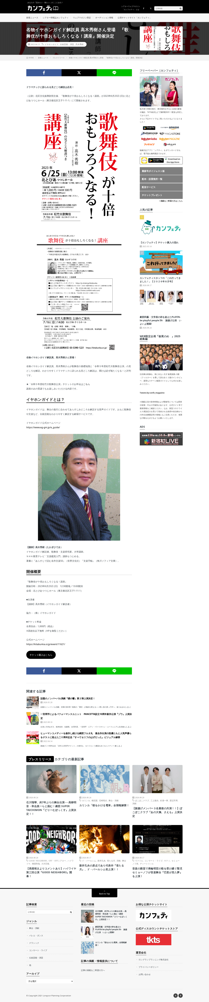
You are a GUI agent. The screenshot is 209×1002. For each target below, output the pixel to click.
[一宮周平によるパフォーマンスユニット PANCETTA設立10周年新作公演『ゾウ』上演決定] (32, 718)
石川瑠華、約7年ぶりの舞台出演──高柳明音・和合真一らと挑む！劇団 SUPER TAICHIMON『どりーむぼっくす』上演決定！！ (51, 808)
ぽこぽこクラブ (142, 800)
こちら (86, 384)
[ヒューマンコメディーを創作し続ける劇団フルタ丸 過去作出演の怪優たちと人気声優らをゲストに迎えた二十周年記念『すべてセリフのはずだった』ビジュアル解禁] (32, 737)
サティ (167, 861)
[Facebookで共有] (44, 72)
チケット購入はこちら (41, 654)
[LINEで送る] (114, 72)
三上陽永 (155, 800)
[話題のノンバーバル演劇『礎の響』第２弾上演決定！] (32, 702)
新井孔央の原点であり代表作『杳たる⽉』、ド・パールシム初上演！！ (101, 867)
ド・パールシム (89, 861)
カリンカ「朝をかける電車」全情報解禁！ (104, 805)
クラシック (34, 943)
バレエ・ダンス (36, 935)
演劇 (134, 803)
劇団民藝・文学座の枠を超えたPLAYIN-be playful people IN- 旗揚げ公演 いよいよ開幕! (160, 320)
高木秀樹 (79, 44)
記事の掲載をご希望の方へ (93, 970)
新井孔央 (101, 861)
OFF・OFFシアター (57, 861)
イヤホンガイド (51, 44)
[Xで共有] (79, 72)
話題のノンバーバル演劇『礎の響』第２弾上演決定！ (68, 698)
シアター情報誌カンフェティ (56, 17)
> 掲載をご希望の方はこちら (171, 201)
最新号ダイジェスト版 (153, 171)
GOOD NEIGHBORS (38, 861)
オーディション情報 (104, 17)
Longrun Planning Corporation (57, 995)
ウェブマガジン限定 (82, 17)
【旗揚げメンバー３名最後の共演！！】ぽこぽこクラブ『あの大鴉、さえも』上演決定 (157, 812)
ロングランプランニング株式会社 (153, 959)
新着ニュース (32, 17)
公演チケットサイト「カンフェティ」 (134, 17)
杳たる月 (111, 861)
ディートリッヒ (147, 864)
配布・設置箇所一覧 (152, 179)
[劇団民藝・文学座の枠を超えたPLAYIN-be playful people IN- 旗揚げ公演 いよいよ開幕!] (87, 931)
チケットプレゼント (152, 195)
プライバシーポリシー (149, 967)
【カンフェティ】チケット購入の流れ (159, 242)
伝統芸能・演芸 (67, 44)
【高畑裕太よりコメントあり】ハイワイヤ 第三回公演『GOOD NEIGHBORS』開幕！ (51, 872)
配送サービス (149, 187)
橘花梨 (95, 800)
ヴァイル (139, 861)
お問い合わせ (145, 974)
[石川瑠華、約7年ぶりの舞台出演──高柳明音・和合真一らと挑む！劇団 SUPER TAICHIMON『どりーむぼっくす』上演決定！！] (87, 916)
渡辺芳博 (174, 800)
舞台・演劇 (114, 800)
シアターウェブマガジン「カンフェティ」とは (130, 8)
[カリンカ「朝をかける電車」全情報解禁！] (87, 947)
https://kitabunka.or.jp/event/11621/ (45, 644)
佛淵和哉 (36, 864)
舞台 (124, 861)
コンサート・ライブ (154, 861)
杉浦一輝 (164, 800)
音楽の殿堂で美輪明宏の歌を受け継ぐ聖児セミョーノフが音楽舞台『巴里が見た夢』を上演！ (157, 872)
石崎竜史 (103, 800)
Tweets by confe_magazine (152, 393)
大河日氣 (45, 864)
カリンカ (86, 800)
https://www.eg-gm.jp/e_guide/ (43, 427)
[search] (180, 8)
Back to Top (104, 893)
